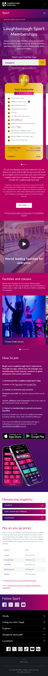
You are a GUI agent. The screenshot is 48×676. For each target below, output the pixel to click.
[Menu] (44, 13)
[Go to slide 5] (26, 349)
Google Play (31, 384)
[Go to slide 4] (26, 164)
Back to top (24, 662)
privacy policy (27, 213)
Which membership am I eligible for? (24, 68)
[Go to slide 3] (24, 164)
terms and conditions (14, 213)
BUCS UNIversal (16, 120)
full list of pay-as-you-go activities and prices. (20, 581)
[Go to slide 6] (28, 349)
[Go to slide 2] (23, 164)
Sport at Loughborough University (14, 19)
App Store (19, 384)
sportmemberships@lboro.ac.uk (14, 426)
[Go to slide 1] (21, 164)
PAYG (19, 127)
